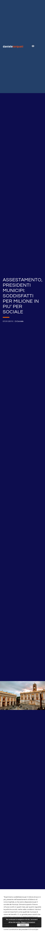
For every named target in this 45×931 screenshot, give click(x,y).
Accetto (23, 925)
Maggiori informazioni (28, 922)
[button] (33, 46)
